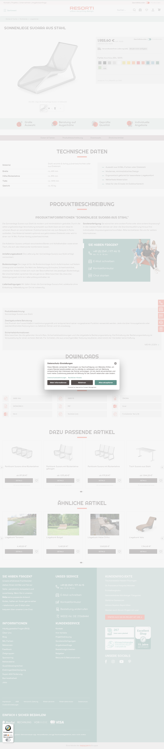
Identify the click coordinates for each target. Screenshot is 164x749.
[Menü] (12, 725)
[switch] (8, 739)
